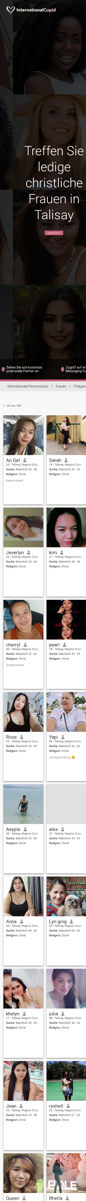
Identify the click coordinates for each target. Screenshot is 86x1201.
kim (53, 552)
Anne (11, 921)
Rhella (55, 1198)
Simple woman (15, 665)
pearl (54, 645)
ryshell (56, 1106)
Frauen (61, 386)
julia (53, 1014)
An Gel (13, 460)
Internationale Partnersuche (28, 386)
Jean (11, 1106)
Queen (12, 1198)
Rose (11, 737)
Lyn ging (58, 921)
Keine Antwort (14, 480)
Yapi (53, 737)
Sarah (55, 460)
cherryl (13, 645)
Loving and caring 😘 (62, 757)
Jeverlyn (15, 552)
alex (53, 829)
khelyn (12, 1014)
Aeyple (13, 829)
